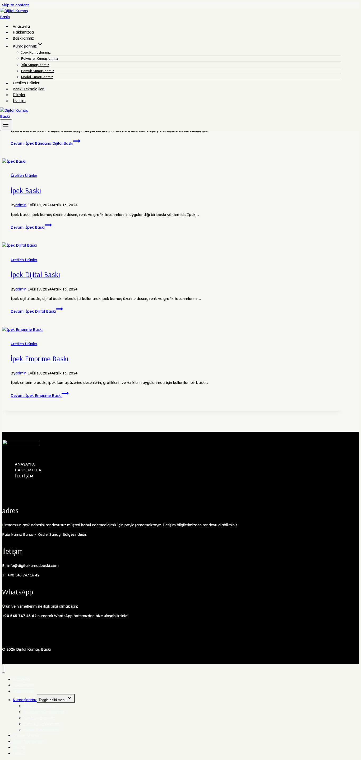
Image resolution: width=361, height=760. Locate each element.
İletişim (19, 100)
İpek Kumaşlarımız (36, 52)
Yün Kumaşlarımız (35, 65)
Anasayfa (21, 26)
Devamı (42, 143)
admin (20, 205)
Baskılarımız (23, 38)
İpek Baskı (26, 190)
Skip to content (15, 5)
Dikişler (19, 94)
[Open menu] (6, 125)
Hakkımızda (23, 32)
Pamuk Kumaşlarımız (37, 71)
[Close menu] (3, 668)
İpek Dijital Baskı (35, 274)
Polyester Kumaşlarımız (39, 58)
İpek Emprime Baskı (39, 358)
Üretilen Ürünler (26, 83)
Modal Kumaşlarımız (37, 77)
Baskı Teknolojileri (28, 89)
